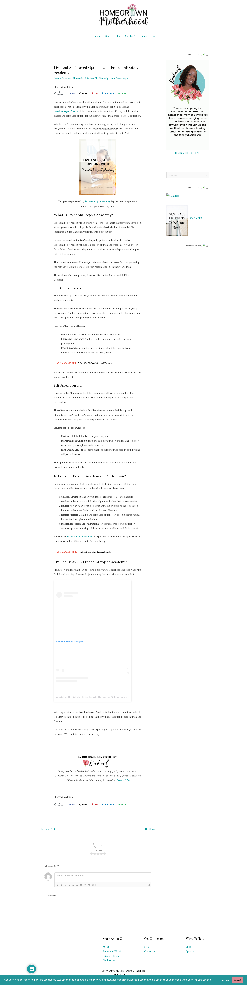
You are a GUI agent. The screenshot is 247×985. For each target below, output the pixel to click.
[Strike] (69, 885)
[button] (154, 36)
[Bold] (57, 885)
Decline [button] (225, 980)
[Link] (89, 885)
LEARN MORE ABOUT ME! (188, 153)
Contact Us (149, 951)
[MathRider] (172, 195)
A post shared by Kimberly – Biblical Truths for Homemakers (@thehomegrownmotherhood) (97, 697)
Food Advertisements (192, 55)
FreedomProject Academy (97, 201)
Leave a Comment (62, 78)
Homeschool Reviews (83, 78)
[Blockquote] (81, 885)
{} (93, 885)
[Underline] (65, 885)
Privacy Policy (123, 780)
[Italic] (61, 885)
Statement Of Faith (112, 951)
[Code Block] (85, 885)
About (97, 36)
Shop (188, 946)
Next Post (151, 829)
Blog (118, 36)
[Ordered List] (73, 885)
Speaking (130, 36)
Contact (143, 36)
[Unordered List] (77, 885)
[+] (97, 885)
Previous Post (46, 829)
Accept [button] (237, 980)
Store (108, 36)
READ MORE (196, 218)
